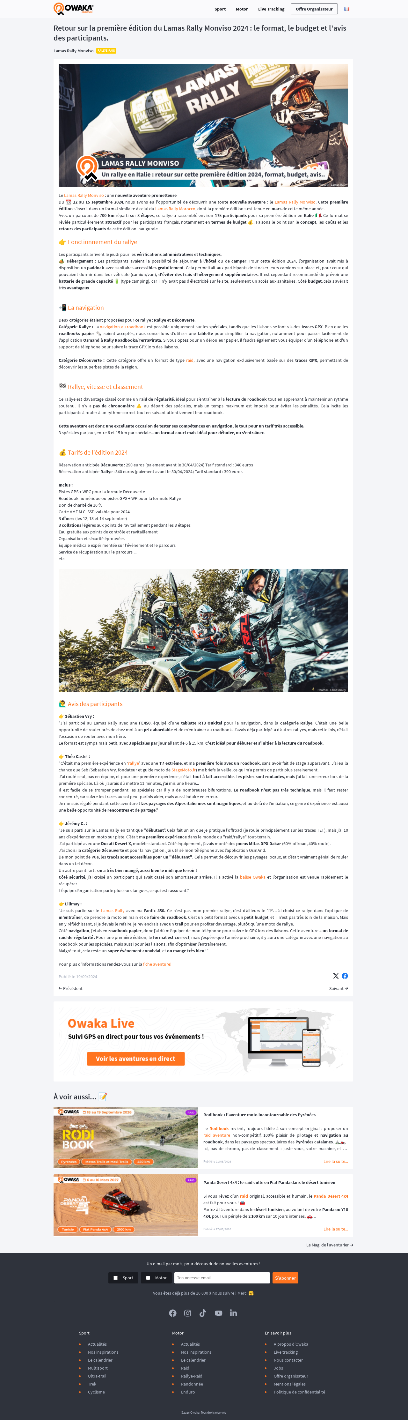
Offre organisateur (314, 9)
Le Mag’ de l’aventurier (327, 1245)
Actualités (97, 1344)
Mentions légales (290, 1384)
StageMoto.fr (183, 770)
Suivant (336, 988)
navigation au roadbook (123, 327)
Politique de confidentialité (299, 1392)
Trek (92, 1384)
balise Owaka (253, 877)
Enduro (188, 1392)
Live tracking (286, 1352)
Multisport (98, 1368)
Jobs (278, 1368)
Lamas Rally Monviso (74, 51)
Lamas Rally (113, 910)
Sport (220, 9)
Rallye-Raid (191, 1376)
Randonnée (192, 1384)
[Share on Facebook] (345, 976)
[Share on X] (336, 976)
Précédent (73, 988)
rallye (133, 763)
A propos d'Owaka (291, 1344)
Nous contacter (288, 1360)
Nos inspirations (103, 1352)
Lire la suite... (336, 1161)
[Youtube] (218, 1313)
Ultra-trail (97, 1376)
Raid (185, 1368)
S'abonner (285, 1278)
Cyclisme (96, 1392)
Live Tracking (271, 9)
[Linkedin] (234, 1313)
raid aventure (216, 1135)
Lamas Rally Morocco (175, 209)
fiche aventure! (157, 964)
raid (189, 360)
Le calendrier (100, 1360)
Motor (242, 9)
